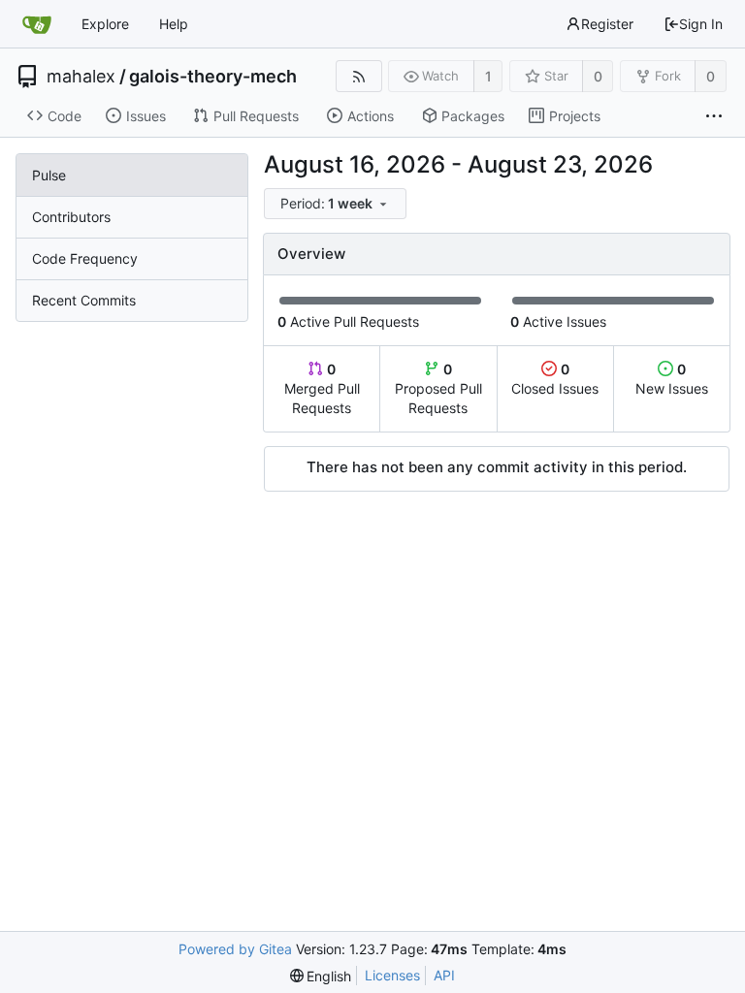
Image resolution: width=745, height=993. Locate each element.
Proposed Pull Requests (438, 388)
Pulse (49, 175)
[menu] (336, 204)
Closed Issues (555, 379)
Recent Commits (84, 300)
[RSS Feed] (358, 76)
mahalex (81, 76)
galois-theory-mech (213, 76)
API (444, 975)
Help (173, 24)
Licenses (392, 975)
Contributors (71, 216)
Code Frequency (85, 258)
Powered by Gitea (235, 949)
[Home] (37, 24)
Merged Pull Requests (322, 388)
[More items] (713, 116)
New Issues (671, 379)
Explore (105, 24)
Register (607, 24)
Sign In (701, 24)
